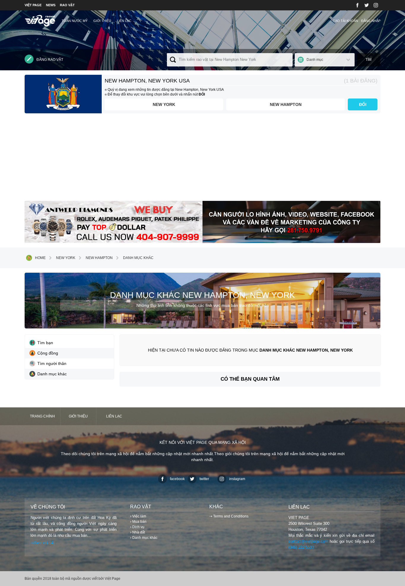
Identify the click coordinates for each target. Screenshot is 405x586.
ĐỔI (362, 104)
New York (164, 104)
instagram (237, 479)
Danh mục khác (138, 258)
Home (40, 258)
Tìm (368, 60)
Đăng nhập (370, 21)
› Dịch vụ (137, 527)
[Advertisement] (202, 159)
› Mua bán (138, 522)
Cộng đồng (47, 353)
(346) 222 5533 (301, 547)
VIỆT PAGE (33, 5)
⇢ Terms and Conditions (228, 516)
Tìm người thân (51, 363)
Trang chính (42, 416)
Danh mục (315, 60)
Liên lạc (124, 21)
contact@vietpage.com (308, 541)
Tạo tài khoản (345, 21)
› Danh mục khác (143, 538)
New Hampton (286, 104)
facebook (177, 479)
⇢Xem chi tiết (43, 543)
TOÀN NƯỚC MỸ (74, 21)
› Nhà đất (137, 532)
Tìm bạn (45, 342)
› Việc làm (138, 516)
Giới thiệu (102, 21)
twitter (204, 479)
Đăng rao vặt (49, 60)
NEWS (50, 5)
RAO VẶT (67, 5)
